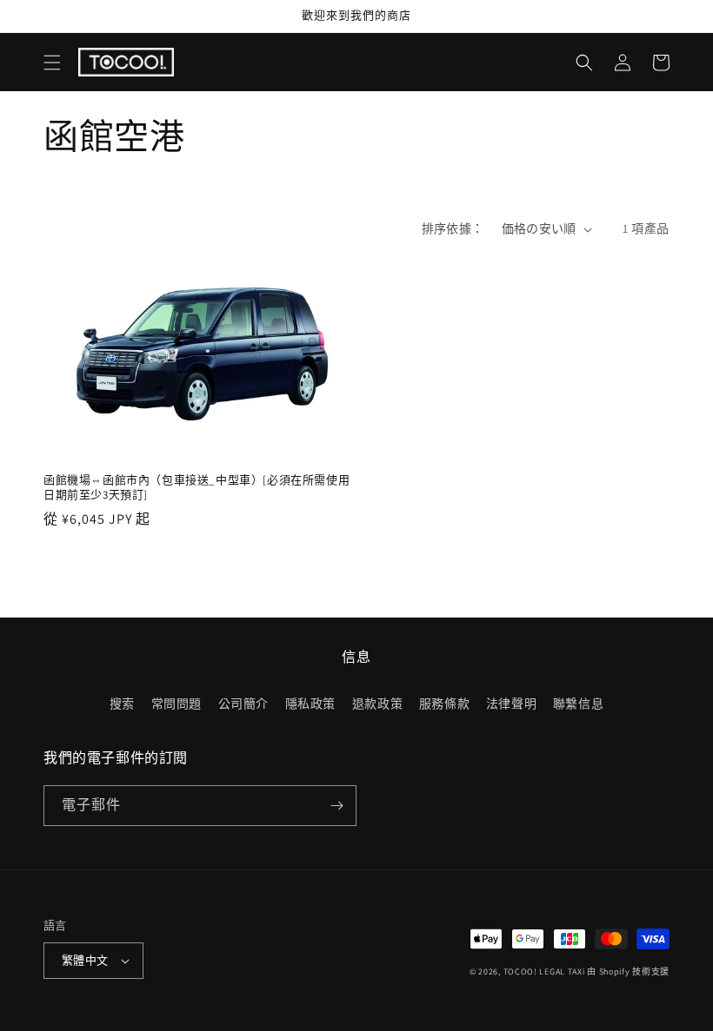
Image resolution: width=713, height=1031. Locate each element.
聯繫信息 (578, 703)
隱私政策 (310, 703)
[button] (52, 62)
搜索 (122, 703)
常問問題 (176, 703)
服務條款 (444, 703)
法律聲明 (511, 703)
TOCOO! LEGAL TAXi (544, 971)
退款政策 (377, 703)
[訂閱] (336, 805)
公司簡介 (243, 703)
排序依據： (453, 228)
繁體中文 (85, 960)
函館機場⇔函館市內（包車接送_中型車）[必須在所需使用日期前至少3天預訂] (196, 487)
